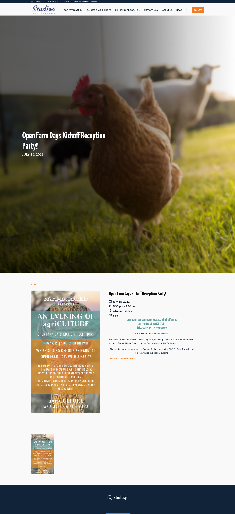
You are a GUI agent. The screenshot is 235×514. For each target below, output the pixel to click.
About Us (167, 10)
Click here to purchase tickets (123, 358)
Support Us (150, 10)
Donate (198, 10)
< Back (35, 284)
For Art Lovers (72, 10)
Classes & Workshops (99, 10)
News (179, 10)
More (188, 10)
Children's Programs (126, 10)
